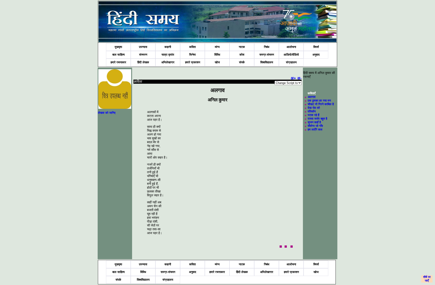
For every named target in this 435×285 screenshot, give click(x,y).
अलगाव (311, 97)
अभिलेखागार (167, 62)
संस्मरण (143, 54)
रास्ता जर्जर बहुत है (317, 118)
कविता (192, 47)
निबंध (266, 47)
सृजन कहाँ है (314, 122)
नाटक (242, 47)
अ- (299, 78)
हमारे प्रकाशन (192, 62)
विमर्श (316, 47)
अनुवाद (316, 54)
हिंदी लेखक (143, 62)
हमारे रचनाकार (118, 62)
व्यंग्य (217, 47)
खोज (217, 62)
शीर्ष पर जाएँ (427, 278)
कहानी (167, 47)
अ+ (293, 78)
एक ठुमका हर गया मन (319, 100)
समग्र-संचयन (266, 54)
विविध (217, 54)
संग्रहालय (291, 62)
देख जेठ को (314, 107)
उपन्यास (143, 47)
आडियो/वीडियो (291, 54)
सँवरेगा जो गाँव (315, 126)
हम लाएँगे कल (315, 129)
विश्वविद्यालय (266, 62)
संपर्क (242, 62)
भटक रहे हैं (313, 115)
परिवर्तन (312, 111)
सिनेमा (192, 54)
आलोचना (291, 47)
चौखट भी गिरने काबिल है (321, 104)
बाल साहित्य (118, 54)
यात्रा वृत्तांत (168, 54)
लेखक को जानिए (107, 112)
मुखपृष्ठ (118, 47)
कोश (241, 54)
